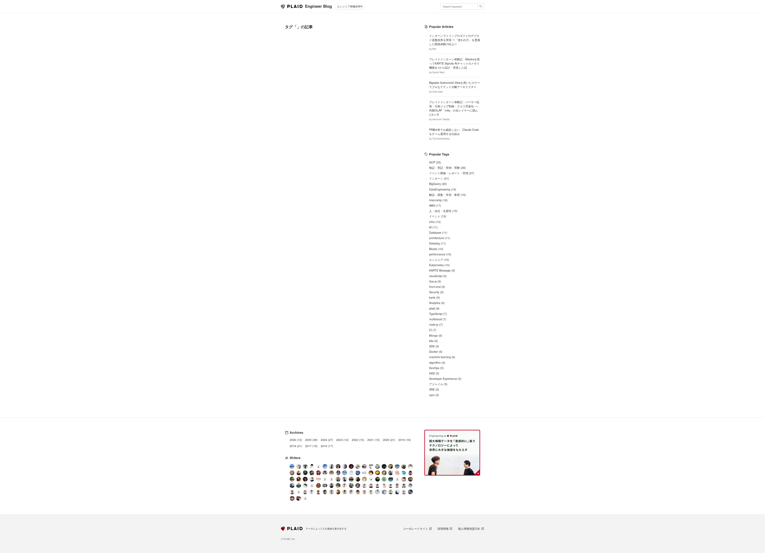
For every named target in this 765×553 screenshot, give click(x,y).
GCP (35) (435, 162)
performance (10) (440, 254)
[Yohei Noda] (298, 498)
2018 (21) (296, 446)
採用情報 (443, 529)
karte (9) (434, 297)
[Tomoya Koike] (338, 479)
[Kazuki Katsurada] (331, 472)
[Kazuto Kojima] (397, 485)
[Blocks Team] (371, 479)
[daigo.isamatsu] (338, 485)
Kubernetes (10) (439, 265)
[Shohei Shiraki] (410, 472)
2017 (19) (311, 446)
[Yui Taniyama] (298, 479)
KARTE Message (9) (442, 270)
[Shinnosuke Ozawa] (351, 485)
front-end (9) (437, 287)
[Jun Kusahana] (344, 485)
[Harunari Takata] (305, 466)
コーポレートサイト (415, 529)
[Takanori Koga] (377, 479)
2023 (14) (342, 440)
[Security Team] (331, 480)
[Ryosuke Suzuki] (305, 485)
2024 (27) (327, 440)
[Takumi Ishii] (377, 472)
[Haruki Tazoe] (318, 472)
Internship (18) (438, 200)
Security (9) (436, 292)
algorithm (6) (437, 362)
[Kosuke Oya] (410, 479)
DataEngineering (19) (442, 189)
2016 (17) (327, 446)
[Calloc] (403, 472)
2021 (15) (373, 440)
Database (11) (438, 232)
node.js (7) (436, 324)
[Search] (481, 6)
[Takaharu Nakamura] (364, 466)
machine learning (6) (442, 357)
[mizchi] (298, 485)
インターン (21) (439, 178)
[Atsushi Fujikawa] (384, 491)
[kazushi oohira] (384, 485)
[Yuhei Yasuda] (364, 472)
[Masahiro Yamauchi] (338, 491)
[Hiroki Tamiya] (292, 472)
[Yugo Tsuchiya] (298, 472)
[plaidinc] (305, 499)
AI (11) (433, 227)
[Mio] (292, 466)
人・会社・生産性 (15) (443, 211)
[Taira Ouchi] (390, 466)
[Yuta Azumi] (397, 466)
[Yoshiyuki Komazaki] (292, 485)
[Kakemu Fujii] (331, 466)
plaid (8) (434, 308)
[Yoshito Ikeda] (311, 472)
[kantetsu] (311, 491)
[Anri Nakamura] (325, 466)
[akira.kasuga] (403, 479)
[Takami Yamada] (364, 479)
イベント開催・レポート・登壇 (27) (451, 173)
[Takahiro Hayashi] (403, 466)
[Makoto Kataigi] (318, 491)
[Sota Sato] (384, 466)
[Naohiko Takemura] (390, 491)
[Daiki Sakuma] (351, 479)
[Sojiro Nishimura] (384, 472)
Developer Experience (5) (445, 379)
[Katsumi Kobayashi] (390, 472)
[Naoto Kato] (371, 491)
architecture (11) (439, 238)
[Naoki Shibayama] (410, 491)
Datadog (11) (437, 243)
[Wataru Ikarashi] (364, 491)
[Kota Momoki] (397, 472)
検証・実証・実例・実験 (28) (447, 168)
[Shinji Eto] (344, 491)
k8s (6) (433, 341)
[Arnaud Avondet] (318, 485)
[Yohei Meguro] (390, 485)
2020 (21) (389, 440)
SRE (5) (434, 389)
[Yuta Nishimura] (351, 491)
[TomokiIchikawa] (305, 472)
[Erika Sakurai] (357, 466)
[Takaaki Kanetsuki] (292, 479)
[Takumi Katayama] (384, 479)
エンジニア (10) (439, 260)
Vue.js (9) (435, 281)
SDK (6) (434, 346)
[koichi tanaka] (311, 486)
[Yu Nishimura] (390, 479)
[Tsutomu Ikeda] (344, 466)
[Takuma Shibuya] (357, 479)
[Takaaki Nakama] (292, 491)
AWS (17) (435, 205)
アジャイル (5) (438, 384)
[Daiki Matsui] (292, 498)
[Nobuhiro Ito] (377, 485)
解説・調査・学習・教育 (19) (447, 195)
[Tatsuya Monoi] (325, 491)
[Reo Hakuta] (351, 466)
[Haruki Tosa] (344, 479)
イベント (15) (437, 216)
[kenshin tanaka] (318, 479)
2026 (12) (296, 440)
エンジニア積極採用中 (350, 6)
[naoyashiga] (371, 472)
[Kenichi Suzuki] (410, 485)
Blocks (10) (436, 249)
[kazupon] (331, 485)
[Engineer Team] (318, 467)
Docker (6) (435, 352)
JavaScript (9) (438, 276)
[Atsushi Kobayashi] (403, 491)
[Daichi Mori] (298, 466)
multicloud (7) (437, 319)
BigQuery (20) (438, 184)
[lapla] (344, 472)
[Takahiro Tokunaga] (298, 492)
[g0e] (325, 485)
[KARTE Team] (325, 480)
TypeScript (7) (438, 314)
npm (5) (434, 395)
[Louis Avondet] (377, 466)
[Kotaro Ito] (357, 472)
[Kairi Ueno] (410, 466)
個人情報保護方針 (469, 529)
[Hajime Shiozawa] (325, 472)
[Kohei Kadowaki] (305, 491)
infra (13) (435, 222)
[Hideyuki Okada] (357, 491)
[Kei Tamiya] (371, 485)
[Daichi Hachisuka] (371, 466)
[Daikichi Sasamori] (397, 491)
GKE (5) (434, 373)
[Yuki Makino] (377, 491)
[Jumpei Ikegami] (331, 491)
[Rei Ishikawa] (357, 485)
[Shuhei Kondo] (311, 479)
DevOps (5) (436, 368)
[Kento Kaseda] (338, 466)
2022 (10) (358, 440)
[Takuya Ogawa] (397, 480)
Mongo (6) (435, 335)
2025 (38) (311, 440)
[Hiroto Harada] (364, 485)
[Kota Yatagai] (305, 479)
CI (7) (432, 330)
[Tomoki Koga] (403, 485)
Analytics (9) (437, 303)
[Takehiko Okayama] (351, 472)
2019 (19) (404, 440)
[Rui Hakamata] (311, 466)
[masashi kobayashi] (338, 472)
